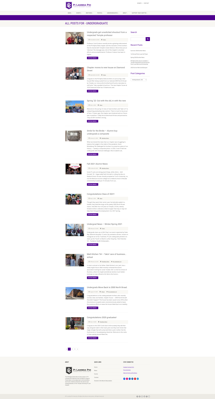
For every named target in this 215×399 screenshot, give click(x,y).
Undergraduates (112, 13)
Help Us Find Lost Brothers (130, 373)
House (103, 291)
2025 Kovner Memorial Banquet (139, 67)
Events (78, 13)
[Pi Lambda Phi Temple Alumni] (78, 5)
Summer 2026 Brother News (138, 50)
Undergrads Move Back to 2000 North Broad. (107, 287)
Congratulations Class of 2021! (100, 194)
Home (95, 367)
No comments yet (117, 261)
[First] (66, 349)
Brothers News (105, 138)
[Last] (77, 349)
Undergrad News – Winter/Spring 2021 (104, 224)
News (69, 13)
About (125, 13)
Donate (139, 3)
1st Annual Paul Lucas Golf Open (139, 54)
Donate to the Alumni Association (103, 380)
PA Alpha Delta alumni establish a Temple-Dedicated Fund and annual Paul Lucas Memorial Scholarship (140, 62)
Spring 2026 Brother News (137, 57)
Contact (146, 3)
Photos (99, 13)
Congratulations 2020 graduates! (101, 317)
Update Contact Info (128, 367)
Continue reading (92, 58)
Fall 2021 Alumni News (97, 164)
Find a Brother (127, 370)
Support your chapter (139, 13)
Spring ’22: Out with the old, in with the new (106, 101)
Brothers (89, 13)
